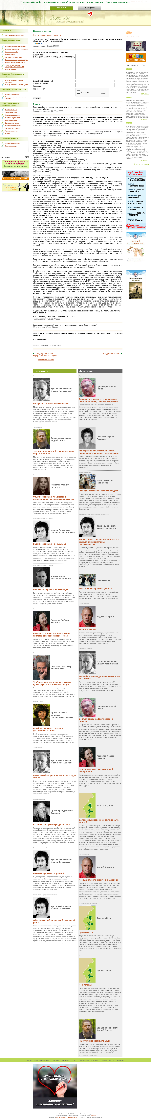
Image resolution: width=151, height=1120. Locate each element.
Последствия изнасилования (41, 475)
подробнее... (145, 94)
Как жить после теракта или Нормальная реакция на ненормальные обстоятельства (99, 542)
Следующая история (111, 354)
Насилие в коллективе (13, 126)
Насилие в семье (38, 653)
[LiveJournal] (42, 43)
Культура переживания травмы (94, 1041)
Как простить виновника (40, 376)
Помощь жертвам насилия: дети (88, 425)
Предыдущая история (44, 354)
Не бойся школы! (87, 629)
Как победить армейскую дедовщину (51, 824)
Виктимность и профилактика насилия (45, 894)
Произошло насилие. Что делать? (43, 518)
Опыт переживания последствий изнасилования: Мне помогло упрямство (53, 498)
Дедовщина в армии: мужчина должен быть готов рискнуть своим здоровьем (98, 400)
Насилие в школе (38, 609)
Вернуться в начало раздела (45, 356)
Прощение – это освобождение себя (51, 404)
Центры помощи (10, 146)
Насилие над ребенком (13, 118)
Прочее (7, 133)
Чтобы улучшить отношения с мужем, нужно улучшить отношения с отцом (52, 683)
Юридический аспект (12, 143)
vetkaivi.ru (93, 1115)
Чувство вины (37, 427)
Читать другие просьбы (141, 164)
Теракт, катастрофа (11, 131)
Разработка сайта (73, 1117)
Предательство (86, 932)
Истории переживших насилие (88, 791)
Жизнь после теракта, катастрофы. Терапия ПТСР (94, 514)
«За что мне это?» (38, 747)
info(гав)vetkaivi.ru (61, 1117)
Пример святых (10, 69)
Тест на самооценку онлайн (14, 35)
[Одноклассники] (37, 43)
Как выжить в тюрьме (12, 128)
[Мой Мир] (39, 43)
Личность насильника (85, 648)
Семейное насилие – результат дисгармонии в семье (48, 729)
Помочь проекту (132, 35)
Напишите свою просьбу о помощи (47, 35)
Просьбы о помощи (42, 30)
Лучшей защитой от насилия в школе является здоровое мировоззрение (51, 634)
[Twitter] (35, 43)
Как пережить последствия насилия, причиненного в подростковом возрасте (99, 452)
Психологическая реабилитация (43, 848)
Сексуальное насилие (12, 115)
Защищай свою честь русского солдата (98, 491)
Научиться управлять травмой (48, 873)
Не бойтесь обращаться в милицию (50, 590)
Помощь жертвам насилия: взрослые (14, 81)
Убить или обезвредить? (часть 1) (96, 589)
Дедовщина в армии (39, 799)
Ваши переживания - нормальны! (49, 544)
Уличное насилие (84, 572)
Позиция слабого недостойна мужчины (98, 880)
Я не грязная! (85, 985)
